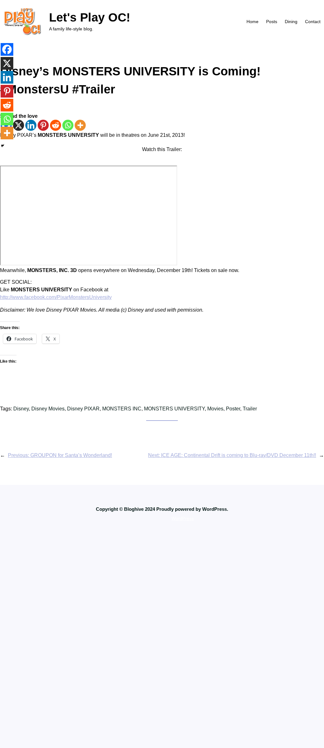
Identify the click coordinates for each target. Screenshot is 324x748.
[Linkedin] (30, 125)
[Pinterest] (43, 125)
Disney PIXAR (83, 408)
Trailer (250, 408)
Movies (215, 408)
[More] (80, 125)
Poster (233, 408)
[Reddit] (55, 125)
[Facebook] (7, 49)
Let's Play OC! (89, 17)
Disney (21, 408)
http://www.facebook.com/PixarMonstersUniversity (56, 297)
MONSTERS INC (121, 408)
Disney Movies (48, 408)
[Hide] (2, 145)
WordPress (182, 518)
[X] (18, 125)
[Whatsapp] (67, 125)
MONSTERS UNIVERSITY (174, 408)
